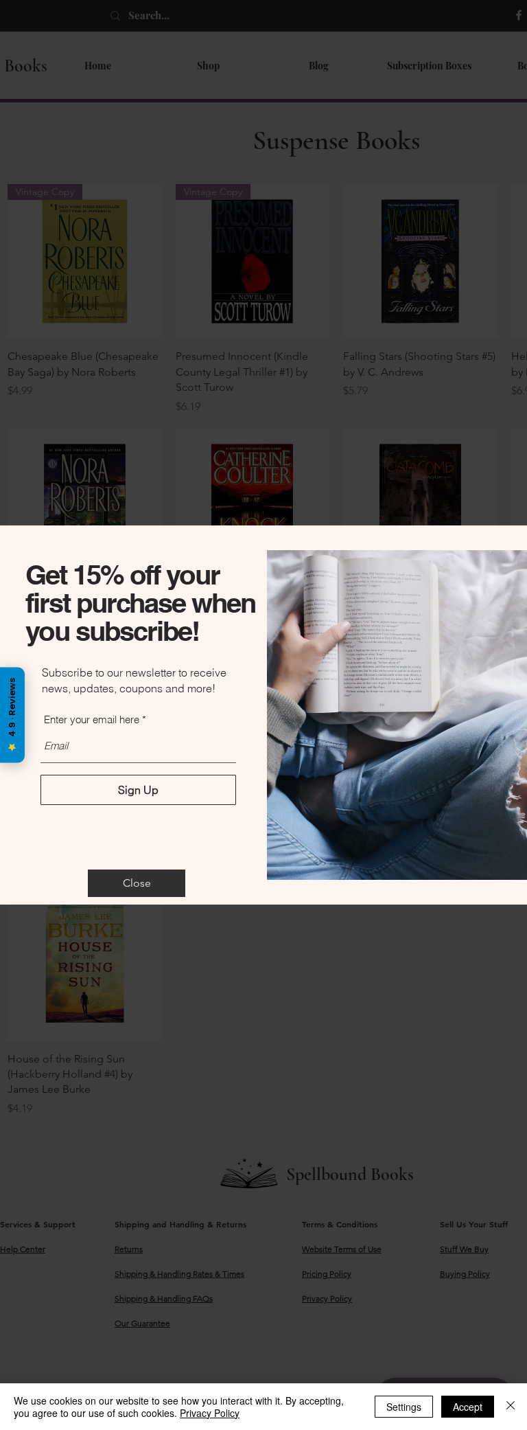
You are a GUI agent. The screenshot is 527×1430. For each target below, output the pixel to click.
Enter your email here (91, 719)
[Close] (510, 1406)
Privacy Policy (209, 1413)
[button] (136, 883)
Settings (403, 1407)
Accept (467, 1407)
